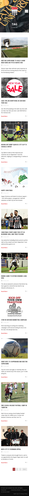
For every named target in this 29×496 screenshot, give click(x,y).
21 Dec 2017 (6, 322)
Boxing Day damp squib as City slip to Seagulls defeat (14, 146)
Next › (24, 469)
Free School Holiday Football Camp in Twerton (14, 406)
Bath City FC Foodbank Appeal (11, 449)
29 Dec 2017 (6, 105)
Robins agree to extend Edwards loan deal (14, 277)
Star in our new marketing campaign (14, 320)
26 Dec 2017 (6, 149)
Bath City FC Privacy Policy (21, 494)
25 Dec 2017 (6, 193)
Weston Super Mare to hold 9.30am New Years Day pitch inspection (13, 62)
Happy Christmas (7, 190)
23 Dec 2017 (6, 237)
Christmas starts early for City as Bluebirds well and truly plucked (13, 233)
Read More (4, 116)
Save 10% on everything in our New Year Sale (13, 102)
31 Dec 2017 (6, 65)
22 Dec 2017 (6, 280)
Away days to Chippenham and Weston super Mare (14, 363)
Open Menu (26, 11)
